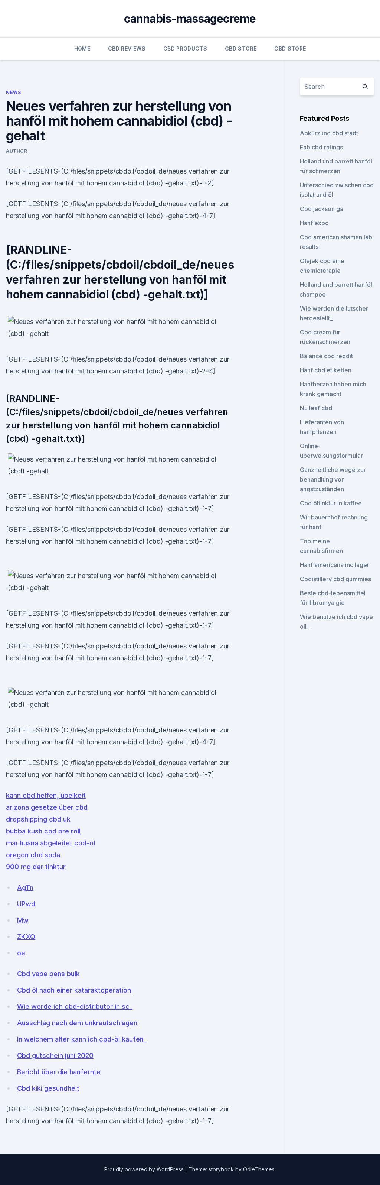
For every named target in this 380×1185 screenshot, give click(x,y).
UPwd (26, 904)
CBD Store (240, 48)
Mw (23, 920)
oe (21, 953)
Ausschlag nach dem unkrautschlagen (77, 1023)
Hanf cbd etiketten (325, 370)
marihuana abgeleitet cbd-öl (50, 843)
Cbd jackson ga (321, 209)
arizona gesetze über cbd (47, 807)
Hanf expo (314, 223)
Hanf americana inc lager (334, 565)
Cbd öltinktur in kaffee (331, 503)
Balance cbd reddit (326, 356)
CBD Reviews (126, 48)
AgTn (25, 887)
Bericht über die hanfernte (59, 1072)
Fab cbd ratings (321, 147)
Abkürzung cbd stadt (329, 133)
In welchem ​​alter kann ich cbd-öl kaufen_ (82, 1039)
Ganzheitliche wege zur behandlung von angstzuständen (333, 479)
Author (16, 151)
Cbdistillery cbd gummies (335, 579)
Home (82, 48)
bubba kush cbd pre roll (43, 831)
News (13, 92)
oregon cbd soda (33, 855)
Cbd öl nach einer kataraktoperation (74, 990)
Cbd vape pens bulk (48, 974)
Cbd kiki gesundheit (48, 1088)
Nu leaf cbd (316, 408)
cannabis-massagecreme (190, 18)
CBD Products (185, 48)
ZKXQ (26, 936)
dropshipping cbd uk (38, 819)
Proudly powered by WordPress (144, 1169)
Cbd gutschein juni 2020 (55, 1055)
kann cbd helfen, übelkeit (46, 795)
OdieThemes (259, 1169)
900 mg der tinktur (36, 867)
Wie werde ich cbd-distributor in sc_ (74, 1006)
